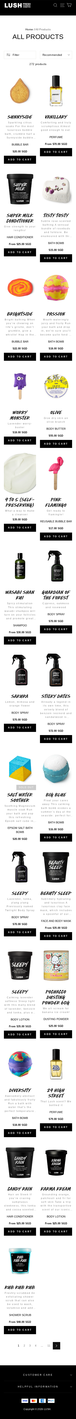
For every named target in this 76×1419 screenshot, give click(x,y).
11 (48, 1345)
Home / (30, 29)
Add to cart (20, 159)
